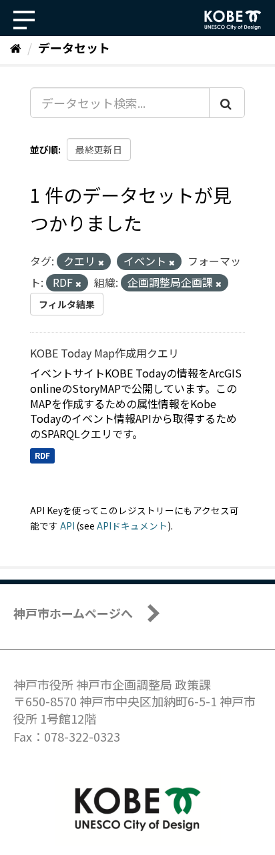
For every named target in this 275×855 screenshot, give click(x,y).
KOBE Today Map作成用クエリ (104, 353)
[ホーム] (15, 47)
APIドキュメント (132, 525)
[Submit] (227, 102)
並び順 (44, 149)
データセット (74, 47)
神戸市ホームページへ (73, 613)
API (67, 525)
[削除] (101, 262)
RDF (42, 455)
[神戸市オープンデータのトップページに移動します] (233, 20)
